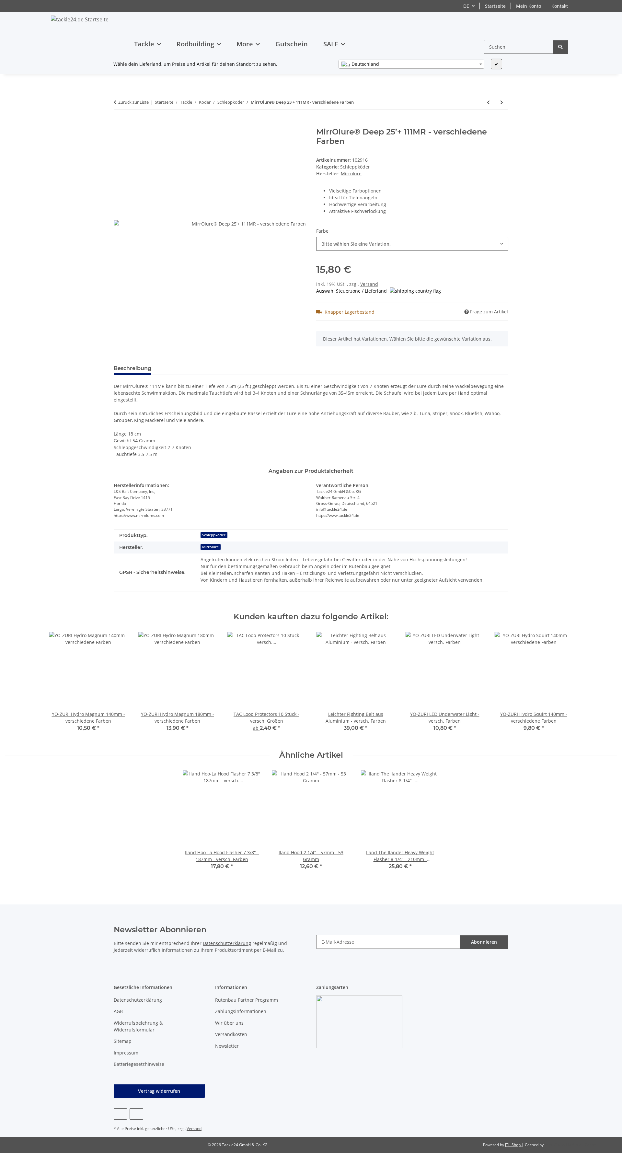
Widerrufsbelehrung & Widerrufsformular (138, 1026)
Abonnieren (484, 942)
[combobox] (411, 64)
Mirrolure (210, 547)
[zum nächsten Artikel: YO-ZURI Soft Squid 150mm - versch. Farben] (501, 102)
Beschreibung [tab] (132, 368)
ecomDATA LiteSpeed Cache (570, 1144)
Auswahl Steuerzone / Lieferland (352, 291)
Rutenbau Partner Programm (246, 1000)
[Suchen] (560, 47)
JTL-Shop (513, 1144)
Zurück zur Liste (133, 102)
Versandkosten (231, 1034)
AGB (118, 1011)
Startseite (495, 6)
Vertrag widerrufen (159, 1091)
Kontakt (559, 6)
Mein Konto (528, 6)
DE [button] (466, 6)
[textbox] (411, 64)
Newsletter (227, 1046)
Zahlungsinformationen (240, 1011)
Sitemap (123, 1041)
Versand (369, 284)
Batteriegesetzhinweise (139, 1064)
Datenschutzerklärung (227, 943)
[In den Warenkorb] (119, 123)
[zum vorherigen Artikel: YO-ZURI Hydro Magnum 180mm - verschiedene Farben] (488, 102)
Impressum (126, 1053)
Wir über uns (229, 1023)
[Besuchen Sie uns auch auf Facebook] (120, 1114)
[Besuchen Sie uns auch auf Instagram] (136, 1114)
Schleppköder (355, 167)
